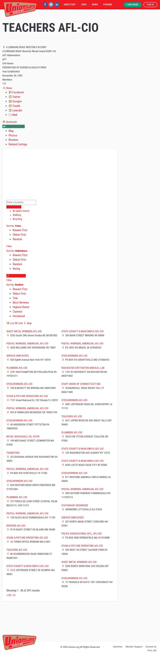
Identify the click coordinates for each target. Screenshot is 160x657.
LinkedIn (17, 110)
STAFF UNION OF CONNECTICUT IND (80, 383)
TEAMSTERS (13, 452)
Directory (70, 4)
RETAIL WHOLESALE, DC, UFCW (22, 436)
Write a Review (18, 275)
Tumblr (16, 106)
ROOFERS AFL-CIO (15, 525)
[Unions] (20, 8)
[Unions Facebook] (45, 4)
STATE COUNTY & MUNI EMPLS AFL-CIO (82, 331)
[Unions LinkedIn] (57, 4)
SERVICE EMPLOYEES (17, 355)
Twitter (16, 97)
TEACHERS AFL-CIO (71, 416)
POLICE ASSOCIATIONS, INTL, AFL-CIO (81, 533)
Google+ (17, 101)
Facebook (18, 92)
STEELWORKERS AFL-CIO (74, 355)
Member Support (134, 646)
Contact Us (150, 646)
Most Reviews (21, 302)
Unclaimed (19, 316)
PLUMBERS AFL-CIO (16, 367)
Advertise (117, 646)
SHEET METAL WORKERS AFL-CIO (24, 331)
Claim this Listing (15, 126)
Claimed (17, 311)
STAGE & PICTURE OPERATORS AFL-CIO (27, 396)
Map (11, 131)
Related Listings (18, 144)
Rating (16, 268)
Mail (14, 115)
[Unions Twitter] (51, 4)
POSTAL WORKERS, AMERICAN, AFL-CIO (27, 343)
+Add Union (132, 4)
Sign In (150, 4)
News (95, 4)
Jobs (84, 4)
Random (17, 239)
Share (8, 88)
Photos (13, 135)
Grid (20, 323)
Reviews (13, 140)
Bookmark (11, 121)
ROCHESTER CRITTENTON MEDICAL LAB (82, 367)
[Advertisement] (80, 621)
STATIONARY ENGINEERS (74, 505)
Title (15, 298)
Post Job (152, 650)
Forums (107, 4)
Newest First (20, 230)
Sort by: (13, 225)
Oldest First (19, 234)
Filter (9, 246)
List (12, 323)
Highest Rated (21, 307)
